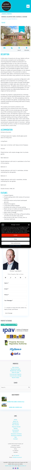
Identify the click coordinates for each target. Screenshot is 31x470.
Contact (15, 439)
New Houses (15, 424)
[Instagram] (15, 468)
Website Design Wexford (10, 465)
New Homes (15, 367)
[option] (15, 36)
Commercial (15, 430)
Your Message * (8, 300)
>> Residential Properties (6, 14)
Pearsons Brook (16, 426)
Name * (6, 283)
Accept (15, 235)
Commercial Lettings (15, 376)
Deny (15, 239)
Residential (15, 423)
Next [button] (28, 36)
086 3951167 (16, 455)
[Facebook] (13, 468)
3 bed (2, 324)
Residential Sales (15, 369)
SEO (17, 465)
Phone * (6, 294)
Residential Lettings (15, 370)
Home (15, 419)
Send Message (8, 313)
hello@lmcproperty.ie (17, 457)
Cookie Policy (12, 245)
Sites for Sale (15, 372)
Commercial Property (15, 374)
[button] (29, 225)
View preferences (15, 243)
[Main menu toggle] (28, 6)
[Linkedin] (17, 468)
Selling (15, 428)
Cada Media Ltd (23, 465)
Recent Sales (15, 377)
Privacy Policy (18, 245)
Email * (6, 289)
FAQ (15, 437)
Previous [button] (2, 36)
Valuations (15, 431)
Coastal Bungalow (11, 324)
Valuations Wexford (16, 435)
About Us (15, 421)
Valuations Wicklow (16, 433)
